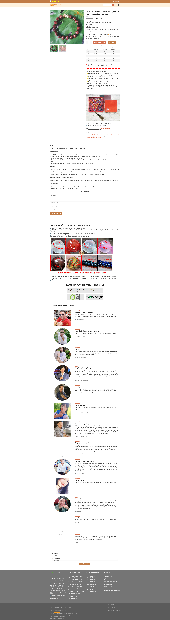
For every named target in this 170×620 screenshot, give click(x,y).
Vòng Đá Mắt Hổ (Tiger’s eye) (76, 579)
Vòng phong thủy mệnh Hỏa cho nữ (97, 136)
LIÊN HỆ (71, 604)
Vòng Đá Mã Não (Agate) (75, 578)
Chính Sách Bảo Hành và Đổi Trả (112, 609)
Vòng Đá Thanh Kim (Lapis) (75, 584)
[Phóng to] (52, 42)
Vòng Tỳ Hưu (101, 137)
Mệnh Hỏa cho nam (91, 588)
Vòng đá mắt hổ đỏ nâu (67, 218)
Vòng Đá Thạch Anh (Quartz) (75, 576)
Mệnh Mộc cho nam (91, 584)
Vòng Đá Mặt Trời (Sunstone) (76, 586)
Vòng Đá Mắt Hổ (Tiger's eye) (95, 134)
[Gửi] (113, 5)
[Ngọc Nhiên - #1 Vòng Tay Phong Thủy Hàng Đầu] (56, 5)
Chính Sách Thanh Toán (110, 607)
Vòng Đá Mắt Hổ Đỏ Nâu (106, 134)
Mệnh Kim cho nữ (91, 576)
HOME (66, 5)
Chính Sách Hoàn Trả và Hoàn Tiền (113, 610)
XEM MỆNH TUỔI (108, 576)
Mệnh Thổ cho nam (91, 591)
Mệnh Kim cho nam (91, 578)
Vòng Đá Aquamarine (74, 583)
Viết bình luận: (55, 553)
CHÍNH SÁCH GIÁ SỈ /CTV (79, 604)
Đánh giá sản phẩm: (56, 558)
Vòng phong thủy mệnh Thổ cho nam (112, 136)
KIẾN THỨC (106, 579)
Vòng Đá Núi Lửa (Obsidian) (75, 581)
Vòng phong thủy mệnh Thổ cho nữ (92, 137)
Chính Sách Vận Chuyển (110, 606)
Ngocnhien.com (61, 618)
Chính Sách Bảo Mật (110, 604)
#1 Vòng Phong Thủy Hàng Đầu (57, 604)
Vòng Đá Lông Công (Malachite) (76, 591)
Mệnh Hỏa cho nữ (91, 586)
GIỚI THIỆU (67, 604)
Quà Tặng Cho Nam (108, 586)
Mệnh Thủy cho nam (91, 581)
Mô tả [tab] (51, 145)
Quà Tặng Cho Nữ (108, 584)
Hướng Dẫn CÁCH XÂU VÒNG (111, 581)
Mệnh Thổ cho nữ (91, 589)
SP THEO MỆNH (80, 5)
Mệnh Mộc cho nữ (91, 583)
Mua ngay (112, 42)
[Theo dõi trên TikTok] (111, 1)
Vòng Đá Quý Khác (73, 598)
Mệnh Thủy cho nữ (91, 579)
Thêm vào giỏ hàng (99, 42)
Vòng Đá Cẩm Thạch (73, 596)
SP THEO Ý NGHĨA (90, 5)
